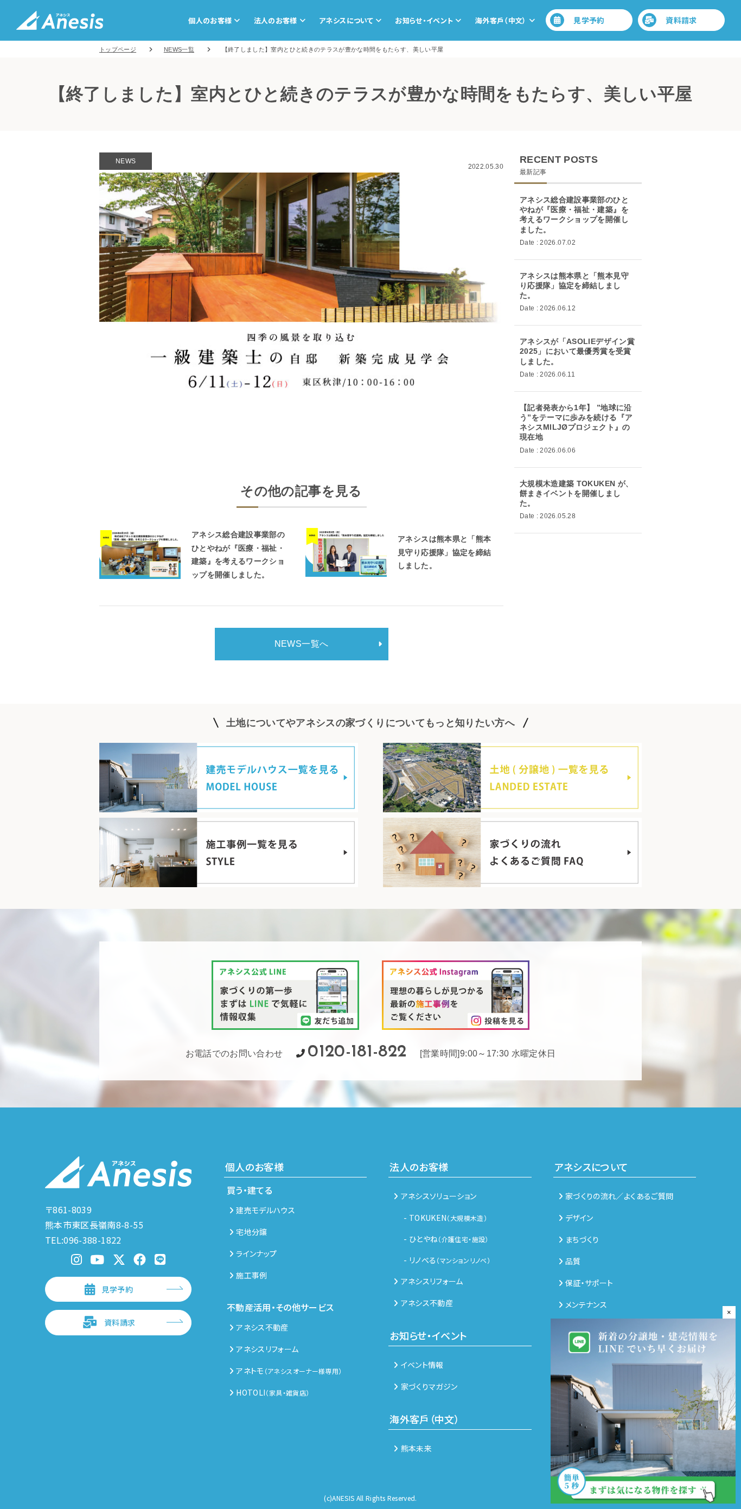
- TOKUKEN (445, 1217)
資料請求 (681, 20)
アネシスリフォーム (267, 1349)
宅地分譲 (251, 1231)
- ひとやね (446, 1238)
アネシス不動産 (262, 1327)
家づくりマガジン (429, 1386)
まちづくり (582, 1239)
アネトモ (289, 1370)
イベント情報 (422, 1364)
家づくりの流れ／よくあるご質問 (619, 1195)
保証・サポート (589, 1282)
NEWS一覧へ (301, 643)
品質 (573, 1261)
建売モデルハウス (265, 1210)
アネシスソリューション (438, 1195)
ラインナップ (256, 1253)
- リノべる (447, 1260)
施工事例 (251, 1275)
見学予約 (588, 20)
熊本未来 (416, 1448)
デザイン (579, 1217)
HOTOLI (272, 1392)
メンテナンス (586, 1304)
